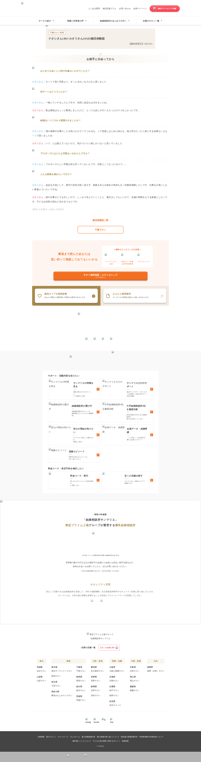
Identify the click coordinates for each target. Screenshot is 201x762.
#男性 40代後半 (39, 209)
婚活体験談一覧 (100, 220)
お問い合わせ (125, 9)
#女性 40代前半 (56, 209)
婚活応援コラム (109, 9)
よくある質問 (94, 9)
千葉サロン (100, 230)
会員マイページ (140, 9)
